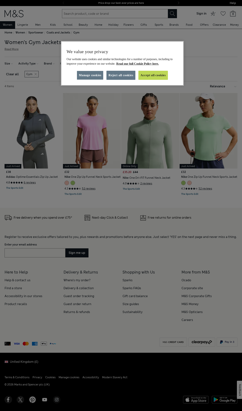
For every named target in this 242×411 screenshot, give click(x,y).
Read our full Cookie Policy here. (137, 63)
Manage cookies (90, 75)
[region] (122, 63)
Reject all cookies (121, 75)
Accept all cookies (153, 75)
